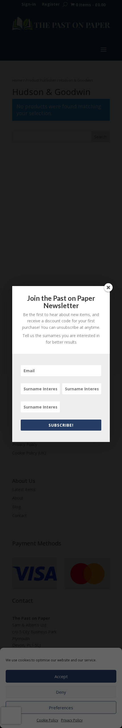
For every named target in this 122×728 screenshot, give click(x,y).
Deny (61, 692)
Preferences (61, 707)
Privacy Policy (72, 720)
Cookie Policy (47, 720)
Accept (61, 676)
